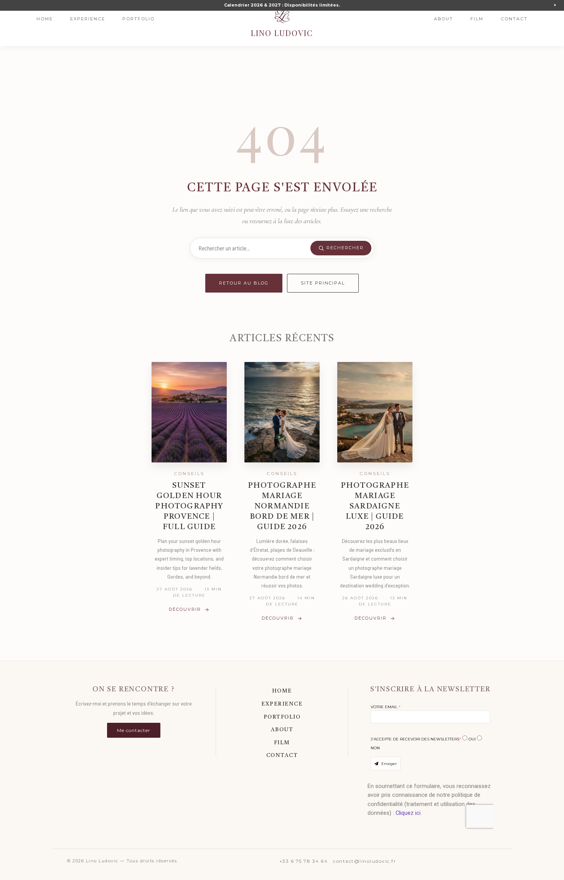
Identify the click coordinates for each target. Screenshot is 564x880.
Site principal (323, 283)
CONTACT (282, 755)
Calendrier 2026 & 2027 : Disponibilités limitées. (282, 5)
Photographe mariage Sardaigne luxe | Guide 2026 (375, 506)
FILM (282, 742)
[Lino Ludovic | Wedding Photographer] (282, 15)
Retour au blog (244, 283)
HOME (282, 691)
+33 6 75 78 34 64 (303, 861)
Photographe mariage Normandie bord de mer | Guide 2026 (282, 506)
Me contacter (133, 730)
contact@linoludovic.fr (364, 861)
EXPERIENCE (281, 704)
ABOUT (282, 729)
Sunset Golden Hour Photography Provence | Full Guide (189, 506)
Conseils (189, 473)
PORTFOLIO (282, 717)
